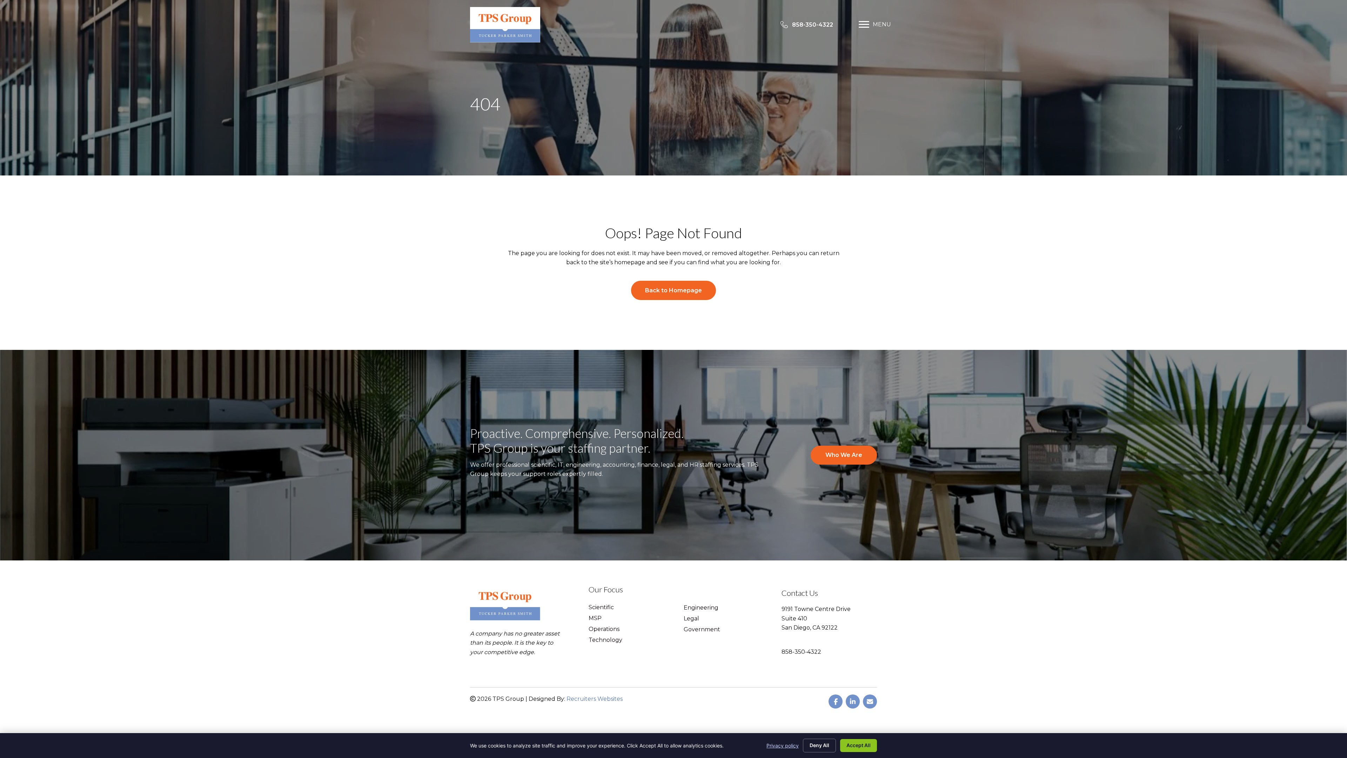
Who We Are (843, 455)
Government (702, 630)
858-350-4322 (801, 652)
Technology (605, 640)
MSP (595, 618)
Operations (604, 629)
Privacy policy (782, 746)
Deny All (819, 745)
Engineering (701, 608)
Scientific (601, 608)
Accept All (858, 745)
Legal (691, 619)
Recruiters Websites (595, 699)
